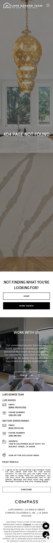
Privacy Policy (41, 481)
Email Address (10, 461)
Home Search (26, 306)
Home (26, 296)
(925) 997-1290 (15, 415)
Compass (27, 524)
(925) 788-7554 (15, 435)
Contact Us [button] (26, 375)
